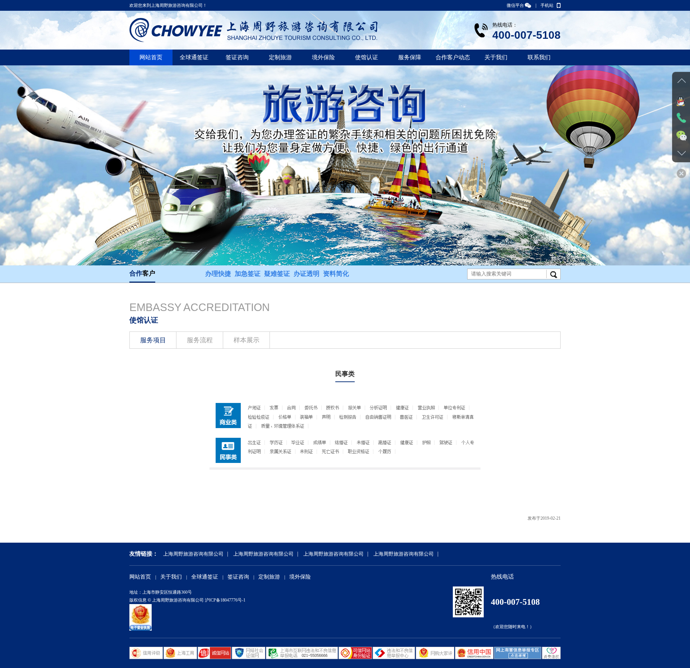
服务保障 (409, 57)
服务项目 (153, 340)
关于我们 (495, 57)
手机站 (546, 5)
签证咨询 (237, 57)
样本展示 (246, 340)
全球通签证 (194, 57)
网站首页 (150, 57)
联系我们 (539, 57)
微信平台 (515, 5)
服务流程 (200, 340)
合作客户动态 (453, 57)
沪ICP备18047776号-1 (225, 600)
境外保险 (323, 57)
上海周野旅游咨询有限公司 (193, 554)
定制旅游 (280, 57)
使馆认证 (366, 57)
